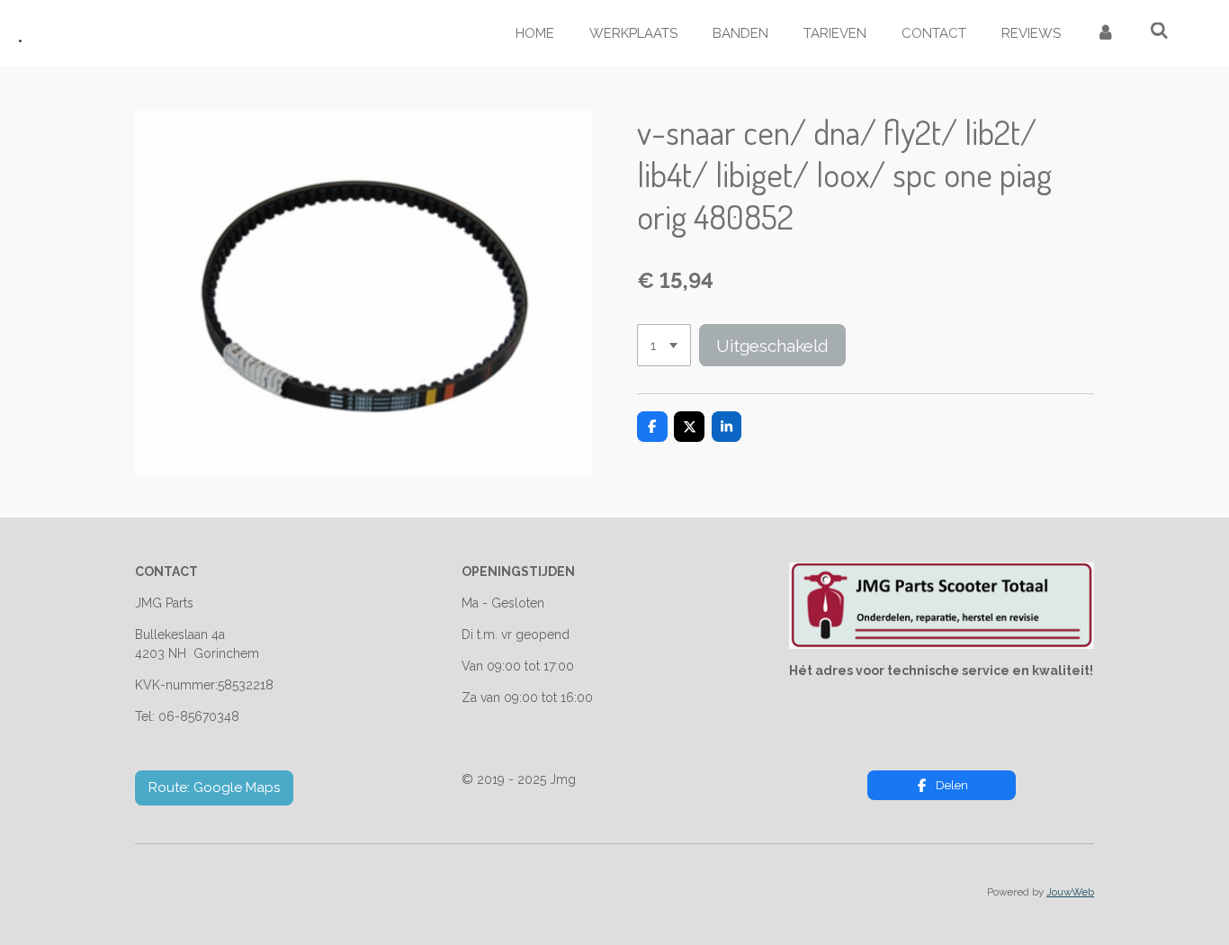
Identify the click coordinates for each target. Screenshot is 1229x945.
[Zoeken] (1159, 31)
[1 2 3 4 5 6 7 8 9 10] (664, 345)
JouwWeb (1070, 892)
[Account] (1105, 34)
